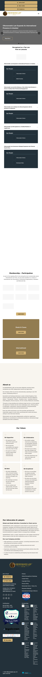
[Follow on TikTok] (9, 595)
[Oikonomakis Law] (12, 13)
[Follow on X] (11, 595)
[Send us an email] (4, 598)
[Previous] (2, 33)
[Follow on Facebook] (4, 595)
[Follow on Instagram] (6, 595)
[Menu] (38, 13)
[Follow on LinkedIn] (6, 598)
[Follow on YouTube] (9, 598)
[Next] (39, 33)
